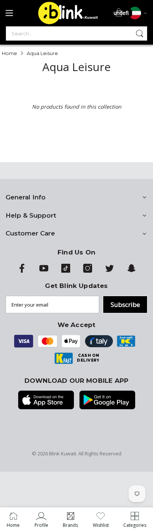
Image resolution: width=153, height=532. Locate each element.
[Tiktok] (65, 270)
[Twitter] (109, 270)
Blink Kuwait (62, 453)
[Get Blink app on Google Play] (107, 401)
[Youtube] (43, 270)
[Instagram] (87, 270)
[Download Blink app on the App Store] (46, 401)
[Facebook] (21, 270)
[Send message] (139, 33)
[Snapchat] (131, 270)
